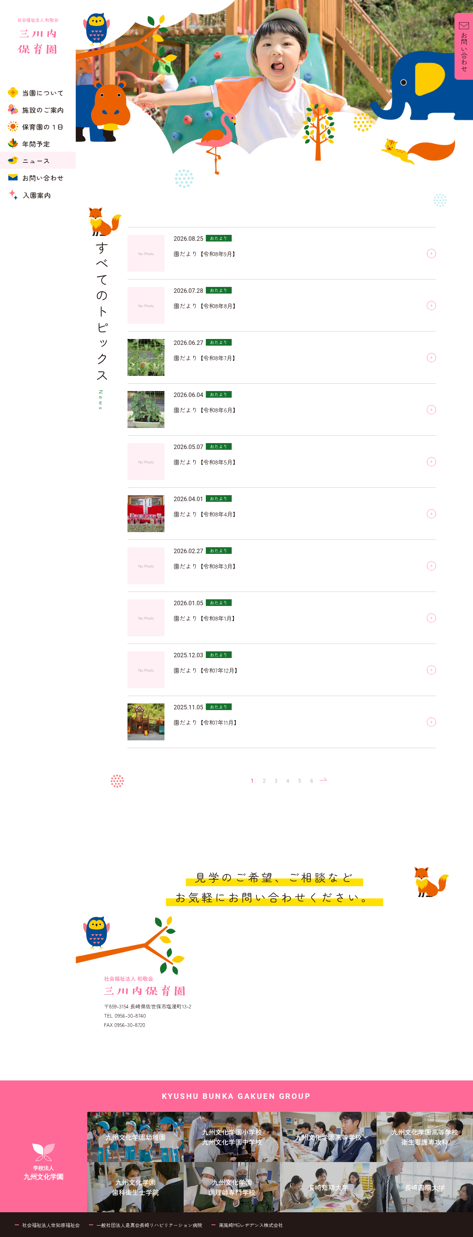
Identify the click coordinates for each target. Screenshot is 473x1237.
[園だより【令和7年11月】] (431, 722)
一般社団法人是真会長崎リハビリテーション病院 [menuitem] (149, 1225)
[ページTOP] (463, 1229)
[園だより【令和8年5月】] (431, 461)
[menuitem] (38, 92)
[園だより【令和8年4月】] (431, 513)
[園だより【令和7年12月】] (431, 670)
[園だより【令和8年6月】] (431, 409)
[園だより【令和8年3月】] (431, 565)
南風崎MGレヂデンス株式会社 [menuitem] (251, 1225)
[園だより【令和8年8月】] (431, 305)
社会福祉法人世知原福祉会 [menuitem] (51, 1225)
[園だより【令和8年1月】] (431, 618)
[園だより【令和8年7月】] (431, 357)
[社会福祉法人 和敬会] (38, 3)
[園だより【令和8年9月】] (431, 253)
